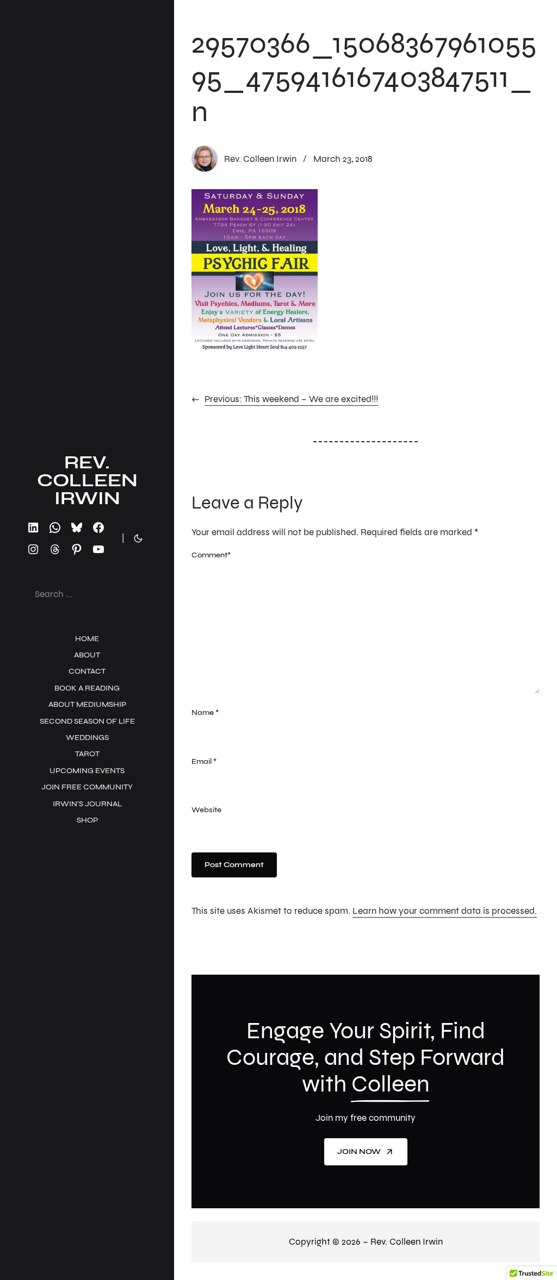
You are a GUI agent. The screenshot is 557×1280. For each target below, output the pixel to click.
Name (205, 712)
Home (87, 638)
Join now (359, 1151)
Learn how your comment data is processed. (444, 911)
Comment (211, 555)
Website (206, 809)
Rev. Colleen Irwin (87, 480)
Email (203, 761)
